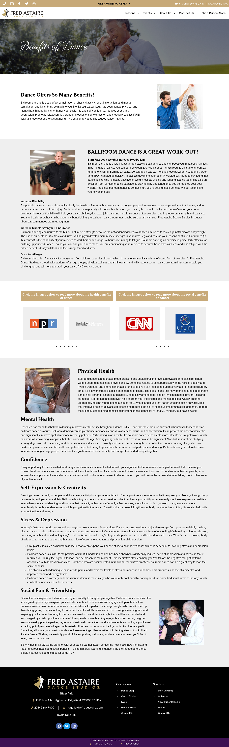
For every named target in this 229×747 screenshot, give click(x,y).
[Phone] (4, 3)
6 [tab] (76, 346)
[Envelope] (12, 3)
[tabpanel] (44, 324)
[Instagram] (34, 3)
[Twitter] (26, 3)
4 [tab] (68, 346)
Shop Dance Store (214, 13)
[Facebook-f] (19, 3)
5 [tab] (72, 346)
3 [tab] (64, 346)
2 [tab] (60, 346)
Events (147, 13)
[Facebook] (59, 726)
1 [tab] (56, 346)
